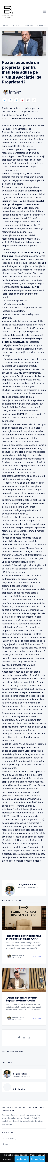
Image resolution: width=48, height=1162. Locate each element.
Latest (5, 25)
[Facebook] (19, 1038)
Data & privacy (9, 1138)
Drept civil (29, 25)
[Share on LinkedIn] (16, 100)
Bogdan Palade (27, 884)
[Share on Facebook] (10, 100)
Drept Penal (42, 25)
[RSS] (28, 1038)
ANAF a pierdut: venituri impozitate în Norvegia (22, 999)
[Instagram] (24, 1038)
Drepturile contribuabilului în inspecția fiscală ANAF (23, 937)
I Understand (22, 1159)
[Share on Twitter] (4, 100)
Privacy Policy (37, 1159)
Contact (6, 1144)
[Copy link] (34, 100)
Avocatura (17, 25)
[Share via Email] (28, 100)
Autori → (7, 1062)
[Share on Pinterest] (22, 100)
